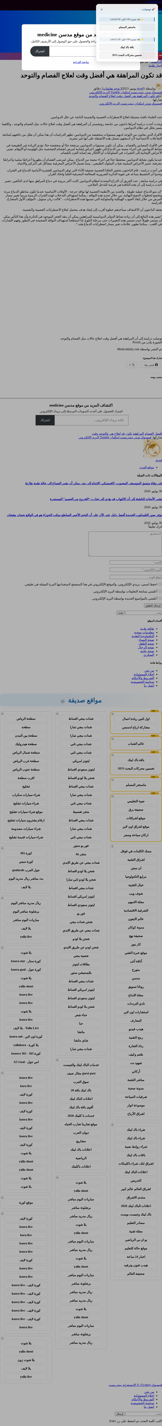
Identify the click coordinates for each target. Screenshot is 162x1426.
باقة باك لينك (127, 47)
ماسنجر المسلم (127, 27)
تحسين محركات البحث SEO (127, 55)
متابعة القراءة (81, 62)
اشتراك (39, 51)
